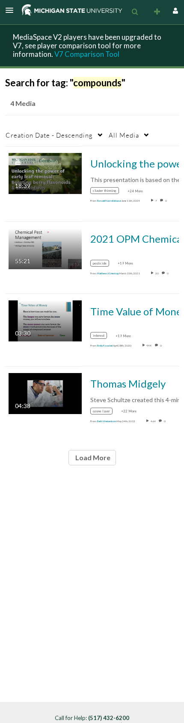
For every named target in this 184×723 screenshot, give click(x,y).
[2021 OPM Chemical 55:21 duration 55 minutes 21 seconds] (45, 248)
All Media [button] (124, 135)
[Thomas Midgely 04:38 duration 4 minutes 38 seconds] (45, 392)
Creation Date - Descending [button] (49, 135)
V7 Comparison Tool (86, 54)
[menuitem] (135, 12)
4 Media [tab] (23, 103)
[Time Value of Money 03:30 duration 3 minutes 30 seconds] (45, 320)
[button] (12, 10)
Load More (92, 457)
